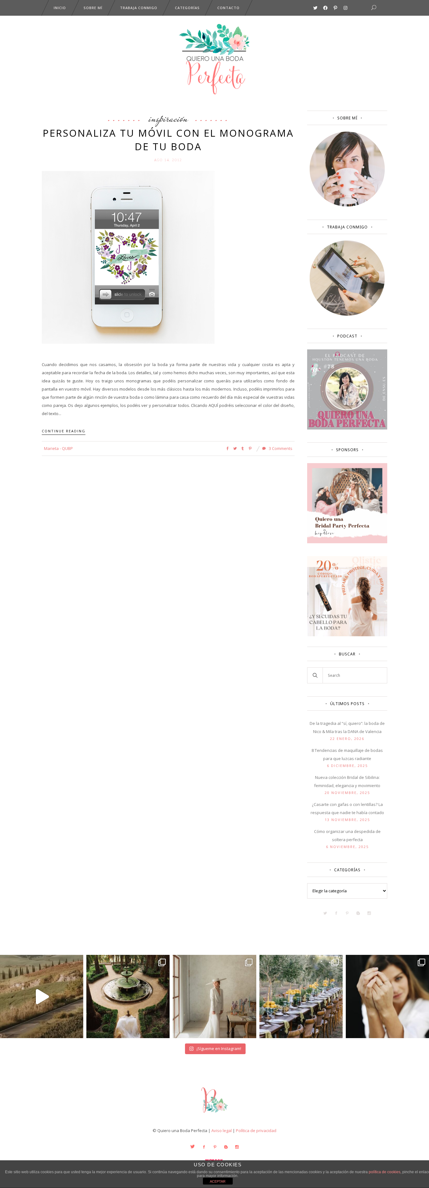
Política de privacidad (256, 1130)
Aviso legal (221, 1130)
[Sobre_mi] (347, 205)
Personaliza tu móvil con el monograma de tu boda (168, 139)
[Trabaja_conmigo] (347, 314)
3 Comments (280, 448)
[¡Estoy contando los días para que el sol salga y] (301, 996)
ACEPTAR (217, 1181)
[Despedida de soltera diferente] (347, 542)
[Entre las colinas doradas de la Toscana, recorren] (41, 996)
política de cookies (384, 1172)
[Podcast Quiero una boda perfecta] (347, 428)
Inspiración (168, 118)
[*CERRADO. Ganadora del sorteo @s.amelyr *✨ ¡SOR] (387, 996)
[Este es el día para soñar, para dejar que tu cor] (128, 996)
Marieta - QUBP (58, 448)
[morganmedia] (214, 1114)
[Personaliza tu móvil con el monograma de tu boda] (128, 257)
